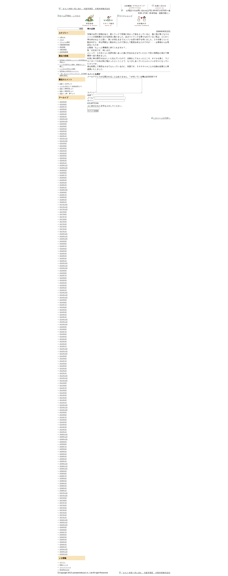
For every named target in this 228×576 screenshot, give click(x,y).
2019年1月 (63, 187)
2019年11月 (63, 165)
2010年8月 (63, 415)
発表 (61, 89)
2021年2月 (63, 153)
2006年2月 (63, 544)
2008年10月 (63, 468)
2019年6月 (63, 177)
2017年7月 (63, 217)
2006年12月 (63, 520)
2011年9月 (63, 383)
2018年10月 (63, 190)
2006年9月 (63, 527)
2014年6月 (63, 307)
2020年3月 (63, 160)
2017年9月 (63, 212)
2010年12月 (63, 405)
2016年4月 (63, 253)
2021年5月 (63, 148)
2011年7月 (63, 388)
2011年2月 (63, 400)
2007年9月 (63, 498)
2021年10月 (63, 141)
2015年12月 (63, 263)
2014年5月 (63, 310)
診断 (61, 84)
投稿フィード (64, 565)
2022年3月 (63, 131)
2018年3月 (63, 200)
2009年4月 (63, 454)
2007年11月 (63, 493)
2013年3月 (63, 341)
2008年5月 (63, 481)
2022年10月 (63, 121)
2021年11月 (63, 138)
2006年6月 (63, 535)
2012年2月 (63, 371)
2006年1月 (63, 547)
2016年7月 (63, 246)
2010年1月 (63, 432)
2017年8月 (63, 214)
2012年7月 (63, 361)
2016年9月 (63, 241)
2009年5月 (63, 451)
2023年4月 (63, 114)
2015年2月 (63, 288)
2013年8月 (63, 329)
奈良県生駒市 (64, 52)
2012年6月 (63, 363)
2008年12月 (63, 464)
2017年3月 (63, 226)
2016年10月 (63, 239)
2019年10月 (63, 168)
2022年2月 (63, 134)
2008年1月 (63, 490)
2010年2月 (63, 429)
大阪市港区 (63, 49)
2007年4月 (63, 510)
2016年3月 (63, 256)
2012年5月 (63, 366)
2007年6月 (63, 505)
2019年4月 (63, 180)
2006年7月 (63, 532)
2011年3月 (63, 398)
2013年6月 (63, 334)
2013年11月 (63, 322)
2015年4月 (63, 283)
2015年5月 (63, 280)
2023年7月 (63, 107)
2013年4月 (63, 339)
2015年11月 (63, 266)
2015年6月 (63, 278)
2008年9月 (63, 471)
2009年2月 (63, 459)
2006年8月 (63, 530)
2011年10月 (63, 381)
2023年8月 (63, 104)
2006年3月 (63, 542)
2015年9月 (63, 270)
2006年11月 (63, 522)
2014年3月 (63, 312)
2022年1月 (63, 136)
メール (90, 98)
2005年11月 (63, 552)
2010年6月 (63, 420)
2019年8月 (63, 173)
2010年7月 (63, 417)
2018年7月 (63, 195)
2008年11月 (63, 466)
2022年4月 (63, 129)
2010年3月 (63, 427)
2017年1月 (63, 231)
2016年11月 (63, 236)
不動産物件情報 (65, 44)
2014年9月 (63, 300)
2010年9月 (63, 412)
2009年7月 (63, 447)
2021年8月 (63, 146)
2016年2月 (63, 258)
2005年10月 (63, 554)
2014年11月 (63, 295)
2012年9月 (63, 356)
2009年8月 (63, 444)
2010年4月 (63, 424)
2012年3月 (63, 368)
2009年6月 (63, 449)
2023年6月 (63, 109)
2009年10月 (63, 439)
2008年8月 (63, 473)
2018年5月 (63, 197)
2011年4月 (63, 395)
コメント (91, 92)
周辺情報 (62, 47)
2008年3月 (63, 486)
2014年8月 (63, 302)
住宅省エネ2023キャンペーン (69, 71)
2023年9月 (63, 102)
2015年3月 (63, 285)
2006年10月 (63, 525)
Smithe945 (75, 86)
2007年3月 (63, 513)
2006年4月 (63, 539)
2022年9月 (63, 124)
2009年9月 (63, 442)
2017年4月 (63, 224)
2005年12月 (63, 549)
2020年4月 (63, 158)
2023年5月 (63, 111)
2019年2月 (63, 185)
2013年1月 (63, 346)
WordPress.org (64, 570)
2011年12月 (63, 376)
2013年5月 (63, 336)
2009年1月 (63, 461)
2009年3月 (63, 456)
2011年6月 (63, 390)
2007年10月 (63, 495)
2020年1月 (63, 163)
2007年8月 (63, 500)
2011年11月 (63, 378)
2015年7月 (63, 275)
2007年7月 (63, 503)
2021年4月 (63, 151)
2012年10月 (63, 354)
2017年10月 (63, 209)
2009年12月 (63, 434)
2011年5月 (63, 393)
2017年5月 (63, 222)
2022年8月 (63, 126)
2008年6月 (63, 478)
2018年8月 (63, 192)
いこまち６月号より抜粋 (67, 69)
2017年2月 (63, 229)
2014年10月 (63, 297)
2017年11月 (63, 207)
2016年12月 (63, 234)
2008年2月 (63, 488)
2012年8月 (63, 358)
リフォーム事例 (65, 42)
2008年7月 (63, 476)
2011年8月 (63, 385)
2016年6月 (63, 248)
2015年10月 (63, 268)
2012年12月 (63, 349)
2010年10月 (63, 410)
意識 (61, 93)
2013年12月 (63, 319)
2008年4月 (63, 483)
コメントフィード (65, 567)
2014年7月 (63, 305)
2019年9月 (63, 170)
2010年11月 (63, 407)
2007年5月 (63, 508)
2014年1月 (63, 317)
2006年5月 (63, 537)
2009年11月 (63, 437)
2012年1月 (63, 373)
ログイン (62, 562)
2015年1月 (63, 290)
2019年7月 (63, 175)
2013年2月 (63, 344)
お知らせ (62, 37)
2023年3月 (63, 116)
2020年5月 (63, 155)
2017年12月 (63, 204)
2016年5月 (63, 251)
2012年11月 (63, 351)
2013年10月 (63, 324)
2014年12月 (63, 292)
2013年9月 (63, 327)
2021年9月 (63, 143)
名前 (89, 95)
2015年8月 (63, 273)
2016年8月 (63, 243)
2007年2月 (63, 515)
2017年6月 (63, 219)
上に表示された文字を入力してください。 (105, 106)
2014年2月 (63, 314)
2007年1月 (63, 517)
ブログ (62, 40)
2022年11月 (63, 119)
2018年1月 (63, 202)
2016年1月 (63, 261)
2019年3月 (63, 182)
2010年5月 (63, 422)
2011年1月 (63, 402)
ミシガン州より (65, 86)
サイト (90, 101)
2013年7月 (63, 332)
